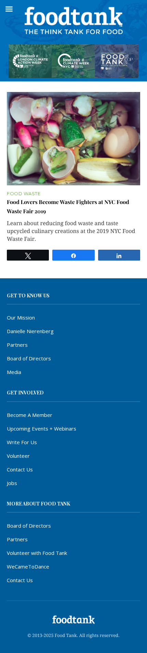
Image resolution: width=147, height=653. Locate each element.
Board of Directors (29, 358)
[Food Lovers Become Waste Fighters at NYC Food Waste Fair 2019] (73, 138)
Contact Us (20, 469)
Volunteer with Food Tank (37, 552)
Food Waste (23, 193)
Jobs (12, 483)
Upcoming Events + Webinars (41, 428)
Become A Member (29, 414)
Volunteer (18, 455)
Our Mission (21, 317)
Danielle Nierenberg (30, 331)
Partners (17, 344)
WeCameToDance (28, 566)
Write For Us (22, 442)
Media (14, 372)
